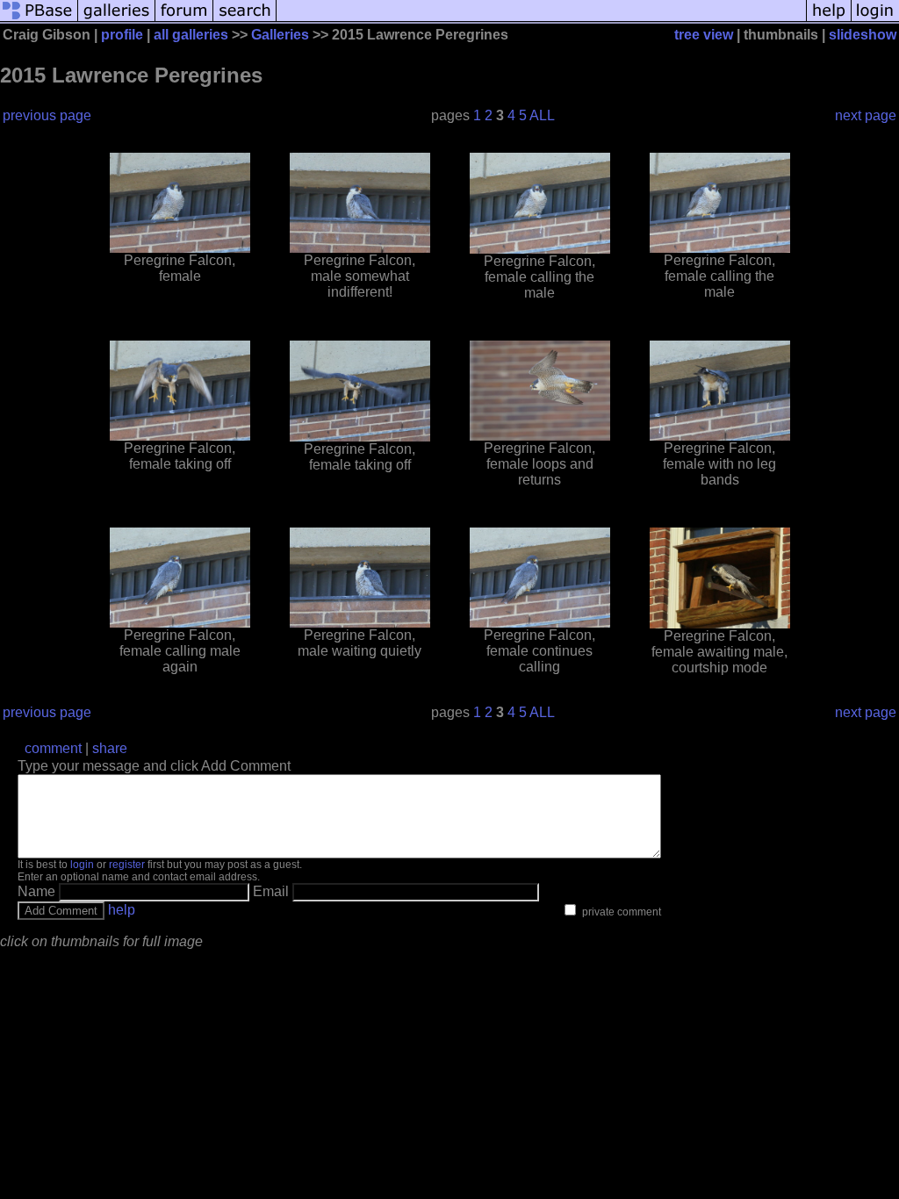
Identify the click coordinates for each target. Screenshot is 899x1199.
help (121, 909)
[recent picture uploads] (116, 19)
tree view (703, 34)
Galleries (280, 34)
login (82, 864)
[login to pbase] (875, 19)
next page (865, 115)
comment (53, 748)
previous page (47, 115)
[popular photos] (541, 19)
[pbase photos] (39, 19)
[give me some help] (829, 19)
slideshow (862, 34)
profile (122, 34)
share (109, 748)
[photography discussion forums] (184, 19)
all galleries (191, 34)
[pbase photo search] (245, 19)
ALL (542, 115)
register (127, 864)
